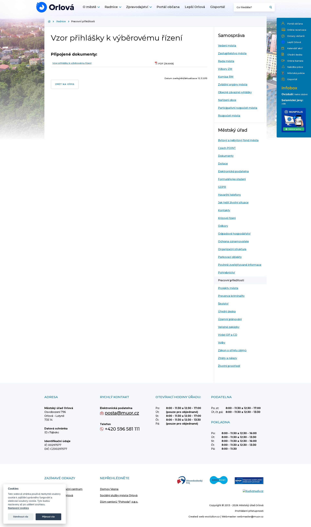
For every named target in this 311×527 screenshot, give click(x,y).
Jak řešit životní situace (233, 202)
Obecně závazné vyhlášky (235, 92)
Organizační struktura (232, 249)
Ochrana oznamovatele (233, 241)
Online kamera (295, 60)
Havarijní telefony (229, 194)
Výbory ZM (225, 69)
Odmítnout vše (20, 516)
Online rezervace (296, 30)
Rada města (226, 61)
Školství (223, 303)
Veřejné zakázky (228, 327)
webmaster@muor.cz (250, 516)
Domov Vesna (109, 489)
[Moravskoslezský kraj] (190, 480)
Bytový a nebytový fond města (238, 140)
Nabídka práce (295, 67)
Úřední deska (294, 54)
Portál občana (168, 7)
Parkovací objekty (230, 257)
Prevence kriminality (231, 295)
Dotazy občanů (296, 36)
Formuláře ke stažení (232, 179)
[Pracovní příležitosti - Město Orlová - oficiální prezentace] (55, 7)
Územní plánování (230, 319)
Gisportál (217, 7)
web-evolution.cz (209, 516)
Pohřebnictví (226, 272)
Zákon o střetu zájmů (232, 350)
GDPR (222, 187)
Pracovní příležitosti (231, 280)
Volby (221, 342)
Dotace (223, 163)
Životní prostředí (229, 365)
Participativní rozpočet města (237, 107)
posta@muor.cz (122, 413)
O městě (89, 7)
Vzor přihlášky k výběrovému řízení (71, 63)
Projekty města (228, 288)
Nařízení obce (227, 100)
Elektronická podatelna (233, 171)
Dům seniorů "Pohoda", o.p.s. (119, 501)
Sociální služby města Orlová (119, 495)
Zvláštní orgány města (232, 84)
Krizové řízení (227, 218)
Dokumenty (226, 155)
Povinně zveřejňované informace (239, 264)
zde (284, 103)
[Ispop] (249, 481)
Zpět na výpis (64, 84)
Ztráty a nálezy (227, 358)
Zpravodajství (137, 7)
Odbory (223, 225)
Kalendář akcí (294, 48)
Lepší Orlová (195, 7)
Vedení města (227, 45)
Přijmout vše (48, 516)
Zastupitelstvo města (232, 53)
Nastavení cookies (18, 508)
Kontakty (224, 210)
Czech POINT (227, 148)
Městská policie (296, 73)
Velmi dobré (301, 94)
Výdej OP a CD (227, 334)
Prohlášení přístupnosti (249, 510)
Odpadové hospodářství (234, 233)
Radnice (111, 7)
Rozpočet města (229, 115)
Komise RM (225, 76)
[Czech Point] (219, 480)
